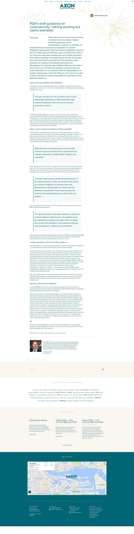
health (101, 392)
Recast (98, 398)
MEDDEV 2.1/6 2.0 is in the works (46, 287)
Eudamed (92, 392)
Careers (81, 1)
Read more (33, 434)
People (51, 1)
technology (76, 400)
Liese (70, 395)
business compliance (68, 390)
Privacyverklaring (94, 515)
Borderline (60, 390)
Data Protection (40, 333)
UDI (81, 400)
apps (40, 390)
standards (70, 400)
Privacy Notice (93, 514)
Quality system (90, 397)
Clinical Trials (43, 392)
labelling (66, 395)
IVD (55, 395)
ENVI (82, 392)
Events (74, 1)
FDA (56, 333)
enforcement (76, 392)
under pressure (34, 125)
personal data (71, 397)
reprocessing (41, 400)
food (97, 392)
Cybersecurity (33, 333)
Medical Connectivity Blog (76, 88)
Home (45, 1)
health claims (32, 395)
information (50, 395)
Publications (68, 1)
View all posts (47, 351)
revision (48, 400)
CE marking (84, 390)
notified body (47, 397)
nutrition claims (63, 397)
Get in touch (88, 1)
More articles (67, 445)
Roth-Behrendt (54, 400)
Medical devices (98, 395)
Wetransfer (92, 517)
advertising (35, 390)
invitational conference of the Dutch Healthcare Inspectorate (56, 296)
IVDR (58, 395)
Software (64, 333)
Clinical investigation (33, 392)
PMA (77, 397)
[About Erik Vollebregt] (35, 351)
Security (59, 333)
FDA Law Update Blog (39, 114)
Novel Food (55, 397)
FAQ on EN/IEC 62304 (74, 260)
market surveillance (78, 395)
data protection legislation (38, 276)
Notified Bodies (39, 397)
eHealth (69, 392)
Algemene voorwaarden (96, 509)
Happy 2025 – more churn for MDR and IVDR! (66, 421)
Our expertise (59, 1)
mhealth (32, 397)
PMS (80, 397)
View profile (47, 353)
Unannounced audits (88, 400)
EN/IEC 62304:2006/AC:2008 (74, 235)
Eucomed (86, 392)
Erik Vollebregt (42, 34)
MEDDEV (90, 395)
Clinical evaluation (94, 390)
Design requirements (49, 333)
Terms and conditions (95, 508)
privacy (84, 397)
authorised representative (49, 390)
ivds (62, 395)
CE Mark (77, 390)
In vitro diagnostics (41, 395)
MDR (85, 395)
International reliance (38, 420)
